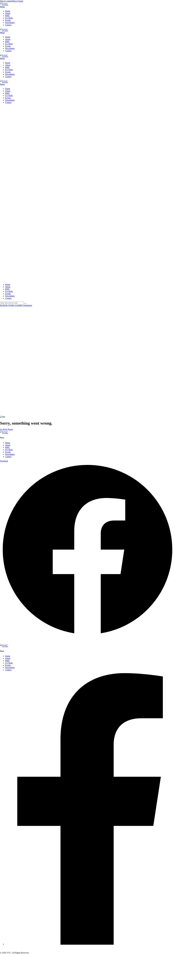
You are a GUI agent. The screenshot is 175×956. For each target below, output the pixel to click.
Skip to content (6, 1)
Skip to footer (17, 1)
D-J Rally (9, 450)
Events (8, 452)
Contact (8, 457)
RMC (7, 447)
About (7, 445)
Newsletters (10, 454)
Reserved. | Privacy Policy (53, 641)
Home (7, 443)
